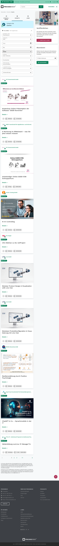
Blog (2, 520)
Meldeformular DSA (25, 518)
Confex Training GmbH (11, 192)
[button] (3, 118)
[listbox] (17, 35)
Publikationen (4, 516)
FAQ (22, 495)
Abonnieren (43, 62)
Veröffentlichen (45, 40)
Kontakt (5, 503)
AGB (22, 512)
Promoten (42, 495)
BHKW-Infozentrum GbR (12, 347)
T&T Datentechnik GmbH (12, 79)
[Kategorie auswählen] (2, 26)
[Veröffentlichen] (55, 476)
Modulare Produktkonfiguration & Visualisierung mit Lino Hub (17, 332)
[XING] (28, 529)
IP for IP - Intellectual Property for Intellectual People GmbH (21, 437)
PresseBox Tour (7, 1)
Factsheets (3, 514)
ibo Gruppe (8, 235)
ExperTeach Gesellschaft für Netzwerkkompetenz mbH (19, 392)
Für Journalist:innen (45, 499)
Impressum (23, 522)
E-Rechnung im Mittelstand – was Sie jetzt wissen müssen (16, 132)
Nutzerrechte (24, 520)
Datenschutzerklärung (26, 514)
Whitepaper (4, 512)
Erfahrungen (24, 493)
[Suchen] (41, 6)
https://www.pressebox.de (9, 499)
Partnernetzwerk (25, 491)
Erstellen (42, 493)
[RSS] (24, 529)
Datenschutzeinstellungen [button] (27, 516)
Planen (42, 491)
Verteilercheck (24, 524)
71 (22, 458)
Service (22, 497)
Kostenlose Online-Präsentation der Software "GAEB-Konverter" (15, 109)
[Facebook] (21, 529)
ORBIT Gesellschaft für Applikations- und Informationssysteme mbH (23, 124)
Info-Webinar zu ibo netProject (13, 243)
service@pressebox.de (16, 472)
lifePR (22, 526)
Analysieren (43, 497)
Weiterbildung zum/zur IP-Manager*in (16, 444)
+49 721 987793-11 (7, 495)
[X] (26, 529)
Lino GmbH (8, 256)
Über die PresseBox (27, 489)
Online (4, 83)
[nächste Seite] (32, 457)
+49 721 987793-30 (7, 493)
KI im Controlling (8, 222)
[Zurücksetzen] (30, 51)
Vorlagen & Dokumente (6, 518)
